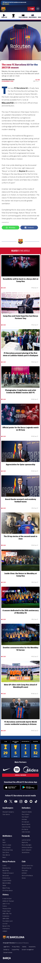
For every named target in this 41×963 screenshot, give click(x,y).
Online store (6, 878)
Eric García (25, 829)
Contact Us (6, 949)
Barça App (6, 875)
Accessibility (32, 946)
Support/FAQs (7, 880)
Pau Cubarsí (25, 814)
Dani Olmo (6, 852)
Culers (31, 9)
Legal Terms (6, 946)
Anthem (24, 873)
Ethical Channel (26, 868)
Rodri (4, 857)
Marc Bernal (6, 855)
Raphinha (25, 842)
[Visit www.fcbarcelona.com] (3, 9)
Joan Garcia (6, 814)
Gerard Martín (26, 824)
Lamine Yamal (26, 840)
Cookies (24, 946)
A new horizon (7, 898)
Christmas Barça (8, 890)
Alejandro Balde (27, 812)
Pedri (4, 842)
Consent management (28, 949)
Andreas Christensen (25, 821)
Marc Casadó (7, 847)
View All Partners (20, 775)
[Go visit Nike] (6, 769)
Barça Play (6, 870)
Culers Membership (6, 867)
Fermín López (7, 845)
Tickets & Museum (8, 873)
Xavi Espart (25, 817)
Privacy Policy (16, 946)
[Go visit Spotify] (17, 769)
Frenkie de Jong (7, 850)
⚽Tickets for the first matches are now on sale (14, 3)
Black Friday (6, 888)
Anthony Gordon (27, 847)
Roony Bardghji (26, 845)
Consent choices (7, 952)
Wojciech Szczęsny (8, 812)
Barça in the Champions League (6, 928)
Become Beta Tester (7, 884)
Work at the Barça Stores (27, 877)
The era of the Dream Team (7, 910)
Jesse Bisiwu (26, 852)
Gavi (4, 840)
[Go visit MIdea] (30, 769)
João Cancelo (26, 832)
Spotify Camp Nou (27, 865)
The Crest (24, 870)
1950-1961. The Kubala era (7, 915)
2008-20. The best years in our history (8, 903)
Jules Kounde (26, 827)
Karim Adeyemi (26, 850)
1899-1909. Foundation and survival (8, 921)
